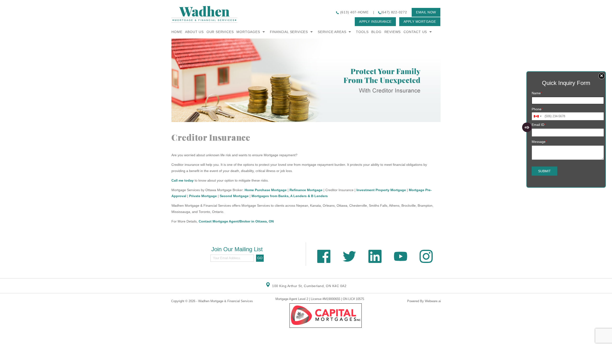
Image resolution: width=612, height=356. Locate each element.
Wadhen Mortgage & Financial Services (225, 301)
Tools (362, 32)
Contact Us (415, 32)
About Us (194, 32)
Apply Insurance (375, 21)
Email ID (539, 125)
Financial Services (289, 32)
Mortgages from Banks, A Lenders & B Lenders (289, 196)
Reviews (392, 32)
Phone (537, 109)
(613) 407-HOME (354, 12)
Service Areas (332, 32)
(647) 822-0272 (394, 12)
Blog (376, 32)
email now (426, 12)
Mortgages (248, 32)
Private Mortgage (203, 196)
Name (537, 93)
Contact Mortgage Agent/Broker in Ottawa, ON (236, 221)
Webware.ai (433, 301)
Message (539, 142)
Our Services (220, 32)
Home (176, 32)
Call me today (182, 180)
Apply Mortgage (420, 21)
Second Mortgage (234, 196)
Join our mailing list (237, 249)
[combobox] (537, 116)
